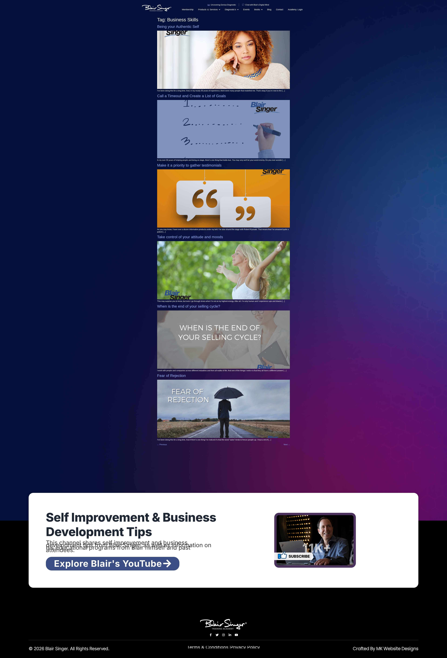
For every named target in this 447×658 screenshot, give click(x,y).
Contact (279, 9)
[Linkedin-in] (230, 635)
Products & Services (208, 9)
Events (246, 9)
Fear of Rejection (171, 376)
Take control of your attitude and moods (190, 237)
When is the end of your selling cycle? (188, 306)
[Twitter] (217, 635)
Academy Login (295, 9)
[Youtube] (236, 635)
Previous (162, 445)
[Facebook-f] (211, 635)
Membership (187, 9)
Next (287, 445)
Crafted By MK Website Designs (385, 649)
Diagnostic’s (230, 9)
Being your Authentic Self (178, 26)
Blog (269, 9)
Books (257, 9)
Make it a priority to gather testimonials (189, 165)
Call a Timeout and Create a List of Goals (191, 96)
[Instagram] (223, 635)
